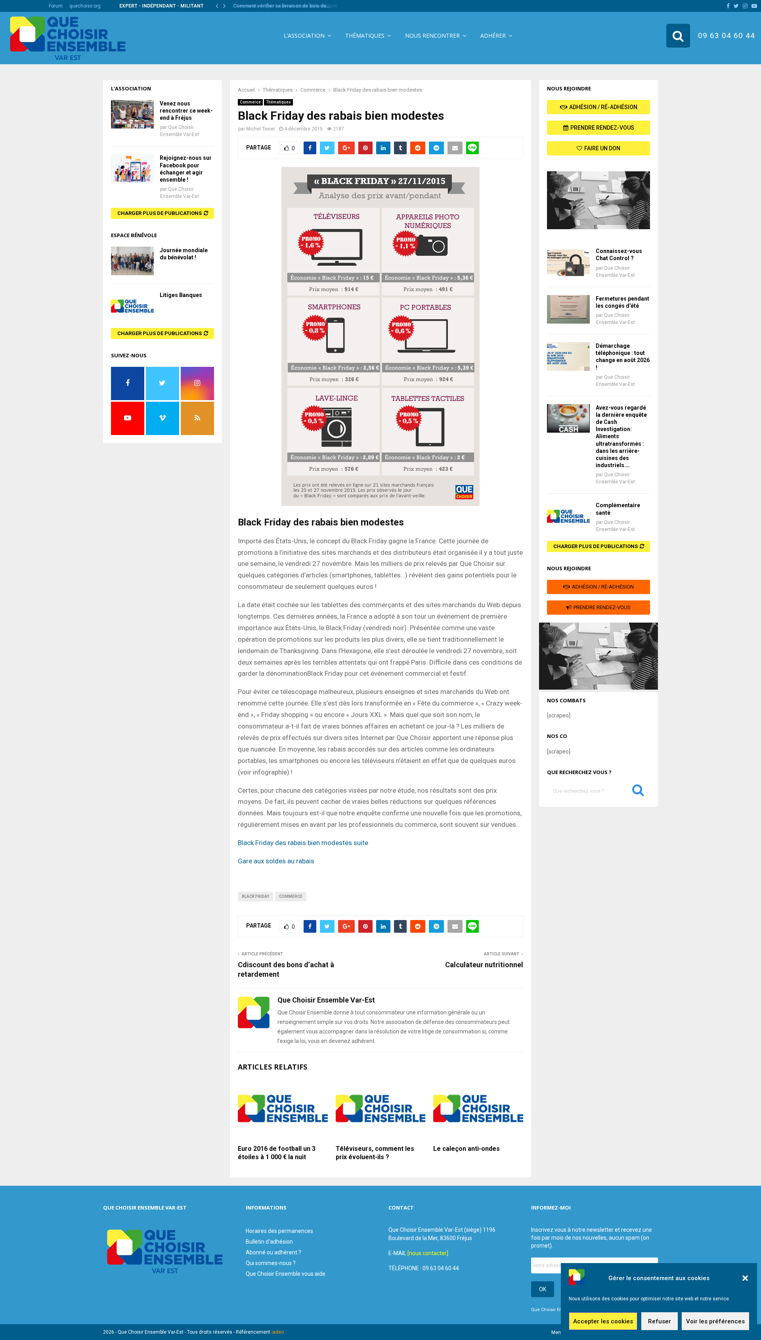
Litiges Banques (181, 295)
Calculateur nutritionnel (484, 964)
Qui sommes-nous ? (271, 1263)
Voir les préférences (715, 1321)
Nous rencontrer (432, 35)
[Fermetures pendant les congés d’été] (568, 309)
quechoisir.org (85, 6)
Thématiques (364, 35)
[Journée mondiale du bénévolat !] (132, 261)
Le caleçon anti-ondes (466, 1148)
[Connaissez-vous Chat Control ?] (568, 261)
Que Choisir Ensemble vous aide (285, 1274)
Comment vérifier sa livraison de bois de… (280, 6)
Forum (56, 6)
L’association (304, 35)
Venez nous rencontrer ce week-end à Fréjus (186, 110)
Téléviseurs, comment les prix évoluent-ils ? (375, 1153)
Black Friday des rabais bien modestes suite (303, 843)
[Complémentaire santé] (568, 516)
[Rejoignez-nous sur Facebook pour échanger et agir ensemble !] (132, 168)
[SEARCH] (638, 792)
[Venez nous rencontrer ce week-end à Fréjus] (132, 114)
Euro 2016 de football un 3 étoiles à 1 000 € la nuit (276, 1153)
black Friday (255, 896)
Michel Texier (260, 129)
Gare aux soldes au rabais (277, 861)
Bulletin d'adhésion (269, 1241)
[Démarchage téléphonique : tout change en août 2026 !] (568, 356)
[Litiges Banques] (132, 305)
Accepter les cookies (603, 1321)
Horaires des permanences (279, 1231)
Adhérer (493, 35)
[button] (745, 1278)
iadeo (278, 1332)
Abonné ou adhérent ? (273, 1252)
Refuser (659, 1321)
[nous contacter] (427, 1253)
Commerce (250, 102)
